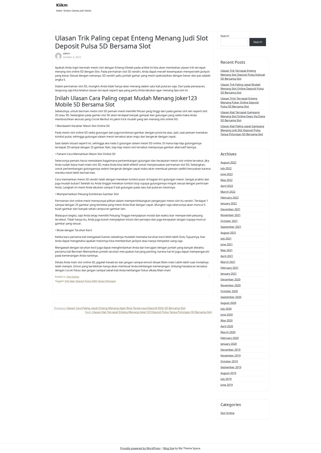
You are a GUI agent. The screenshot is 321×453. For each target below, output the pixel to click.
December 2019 (230, 350)
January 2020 (229, 344)
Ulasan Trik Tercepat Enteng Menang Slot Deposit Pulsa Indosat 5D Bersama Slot (243, 75)
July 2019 (226, 379)
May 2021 (227, 250)
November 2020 (231, 285)
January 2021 (229, 273)
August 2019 (228, 373)
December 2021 (230, 209)
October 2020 (229, 291)
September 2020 (231, 297)
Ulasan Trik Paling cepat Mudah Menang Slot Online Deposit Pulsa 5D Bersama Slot (242, 88)
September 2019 (231, 367)
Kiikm (62, 5)
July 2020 (226, 309)
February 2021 (230, 268)
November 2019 (231, 355)
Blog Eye (168, 448)
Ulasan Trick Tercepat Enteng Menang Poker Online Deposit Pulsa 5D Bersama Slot (240, 102)
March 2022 (228, 192)
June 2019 (227, 385)
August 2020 (228, 303)
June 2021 (227, 244)
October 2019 (229, 361)
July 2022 (226, 168)
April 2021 (227, 256)
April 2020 (227, 326)
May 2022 (227, 180)
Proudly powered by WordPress (140, 448)
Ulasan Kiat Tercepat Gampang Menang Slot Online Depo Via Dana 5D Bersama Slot (243, 116)
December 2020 (230, 279)
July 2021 (226, 238)
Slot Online (73, 276)
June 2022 (227, 174)
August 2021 (228, 233)
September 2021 (231, 227)
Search (225, 36)
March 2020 (228, 332)
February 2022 (230, 197)
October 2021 (229, 221)
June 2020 (227, 314)
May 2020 (227, 320)
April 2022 (227, 186)
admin (66, 53)
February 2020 (230, 338)
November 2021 (231, 215)
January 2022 (229, 203)
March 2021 (228, 262)
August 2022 (228, 162)
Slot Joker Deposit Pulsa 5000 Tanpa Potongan (90, 281)
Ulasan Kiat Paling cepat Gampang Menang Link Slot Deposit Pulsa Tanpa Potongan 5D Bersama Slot (242, 130)
